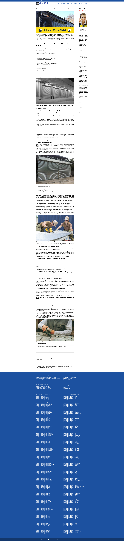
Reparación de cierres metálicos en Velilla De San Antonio (72, 519)
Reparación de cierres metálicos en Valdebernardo (71, 508)
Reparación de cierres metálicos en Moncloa (70, 417)
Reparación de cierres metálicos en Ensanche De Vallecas (45, 492)
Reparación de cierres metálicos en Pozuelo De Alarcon (72, 452)
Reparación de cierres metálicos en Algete (42, 407)
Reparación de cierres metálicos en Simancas (70, 494)
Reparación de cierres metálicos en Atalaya (42, 427)
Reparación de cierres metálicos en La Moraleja (43, 525)
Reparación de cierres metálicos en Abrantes (43, 397)
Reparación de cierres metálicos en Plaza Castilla (71, 448)
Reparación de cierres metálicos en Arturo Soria (43, 430)
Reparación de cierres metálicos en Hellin (42, 510)
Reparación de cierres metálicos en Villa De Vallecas (71, 523)
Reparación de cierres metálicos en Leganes (70, 396)
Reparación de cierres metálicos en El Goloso (43, 486)
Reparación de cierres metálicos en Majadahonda (71, 407)
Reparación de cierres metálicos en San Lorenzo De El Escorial (73, 482)
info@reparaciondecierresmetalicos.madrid (70, 380)
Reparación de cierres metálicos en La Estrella (43, 523)
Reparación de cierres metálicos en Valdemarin (70, 510)
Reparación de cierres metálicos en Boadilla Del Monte (44, 437)
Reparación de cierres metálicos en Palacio (70, 433)
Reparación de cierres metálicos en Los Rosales (70, 402)
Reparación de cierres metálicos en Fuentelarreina (44, 496)
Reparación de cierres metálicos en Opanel (70, 428)
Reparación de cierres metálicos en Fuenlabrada (43, 499)
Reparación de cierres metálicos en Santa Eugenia (71, 488)
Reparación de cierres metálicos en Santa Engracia (71, 487)
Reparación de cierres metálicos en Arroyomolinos (44, 426)
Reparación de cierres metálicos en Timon (70, 496)
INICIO (59, 3)
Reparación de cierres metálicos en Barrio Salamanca (44, 434)
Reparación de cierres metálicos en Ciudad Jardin (43, 463)
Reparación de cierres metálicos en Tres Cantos (70, 502)
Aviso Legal (65, 387)
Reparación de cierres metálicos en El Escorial (43, 485)
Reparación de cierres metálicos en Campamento (43, 443)
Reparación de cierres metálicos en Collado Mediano (44, 470)
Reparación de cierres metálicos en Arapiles (43, 419)
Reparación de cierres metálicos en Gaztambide (43, 501)
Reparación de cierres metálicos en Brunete (43, 440)
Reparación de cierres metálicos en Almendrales (43, 411)
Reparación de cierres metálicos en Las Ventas (43, 533)
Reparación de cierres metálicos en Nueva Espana (71, 426)
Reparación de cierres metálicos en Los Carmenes (71, 399)
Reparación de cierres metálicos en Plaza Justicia (71, 450)
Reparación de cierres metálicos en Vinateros (70, 532)
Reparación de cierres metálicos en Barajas (42, 432)
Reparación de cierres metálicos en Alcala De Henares (44, 404)
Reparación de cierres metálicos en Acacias (42, 398)
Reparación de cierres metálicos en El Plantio (43, 488)
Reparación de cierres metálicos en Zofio (69, 534)
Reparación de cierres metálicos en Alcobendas (43, 405)
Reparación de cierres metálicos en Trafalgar (70, 501)
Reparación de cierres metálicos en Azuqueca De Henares (45, 429)
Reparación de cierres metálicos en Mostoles (70, 422)
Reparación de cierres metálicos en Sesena (70, 492)
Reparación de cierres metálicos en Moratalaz (70, 420)
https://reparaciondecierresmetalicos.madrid (70, 382)
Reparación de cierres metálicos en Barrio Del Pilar (44, 433)
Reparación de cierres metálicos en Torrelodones (71, 500)
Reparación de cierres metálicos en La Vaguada (43, 526)
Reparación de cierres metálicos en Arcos (42, 421)
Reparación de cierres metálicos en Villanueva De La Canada (72, 525)
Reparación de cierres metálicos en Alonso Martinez (44, 412)
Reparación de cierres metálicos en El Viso (42, 489)
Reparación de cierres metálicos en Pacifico (70, 432)
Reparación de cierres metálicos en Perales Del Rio (71, 443)
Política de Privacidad (66, 388)
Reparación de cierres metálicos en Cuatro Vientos (44, 480)
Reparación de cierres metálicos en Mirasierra (70, 415)
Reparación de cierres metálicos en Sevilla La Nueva (71, 493)
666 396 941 (69, 379)
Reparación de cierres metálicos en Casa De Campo (44, 450)
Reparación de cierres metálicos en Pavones (70, 441)
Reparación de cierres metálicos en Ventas (70, 521)
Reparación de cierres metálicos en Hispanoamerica (44, 511)
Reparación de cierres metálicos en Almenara (43, 410)
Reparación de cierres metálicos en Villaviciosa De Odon (72, 531)
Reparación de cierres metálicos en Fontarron (43, 494)
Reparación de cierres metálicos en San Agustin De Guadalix (72, 474)
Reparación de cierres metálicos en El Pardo (43, 487)
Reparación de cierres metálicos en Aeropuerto (43, 400)
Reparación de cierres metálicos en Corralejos (43, 474)
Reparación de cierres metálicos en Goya (42, 503)
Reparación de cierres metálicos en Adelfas (42, 399)
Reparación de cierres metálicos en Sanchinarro (70, 489)
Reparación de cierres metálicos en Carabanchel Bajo (44, 449)
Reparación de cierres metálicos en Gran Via (43, 504)
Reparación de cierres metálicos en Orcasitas (70, 429)
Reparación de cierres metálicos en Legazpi (70, 397)
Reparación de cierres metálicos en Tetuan (70, 495)
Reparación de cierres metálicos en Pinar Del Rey (71, 444)
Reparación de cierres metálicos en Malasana (70, 410)
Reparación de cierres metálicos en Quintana (70, 465)
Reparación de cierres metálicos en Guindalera (43, 508)
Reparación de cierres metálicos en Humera (43, 517)
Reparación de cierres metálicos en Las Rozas (43, 531)
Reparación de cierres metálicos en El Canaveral (43, 484)
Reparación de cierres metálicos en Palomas (70, 434)
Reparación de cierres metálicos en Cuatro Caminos (44, 479)
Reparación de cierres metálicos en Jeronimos (43, 521)
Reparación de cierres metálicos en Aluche (42, 414)
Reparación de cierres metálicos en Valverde (70, 518)
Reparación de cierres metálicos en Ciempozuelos (43, 462)
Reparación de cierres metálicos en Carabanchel (43, 447)
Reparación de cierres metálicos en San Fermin (70, 478)
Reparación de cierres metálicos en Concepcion (43, 473)
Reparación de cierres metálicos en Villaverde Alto (71, 529)
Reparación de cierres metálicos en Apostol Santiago (44, 417)
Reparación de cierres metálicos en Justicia (42, 522)
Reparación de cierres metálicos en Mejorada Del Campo (72, 413)
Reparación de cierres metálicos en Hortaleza (43, 514)
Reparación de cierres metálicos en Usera (69, 504)
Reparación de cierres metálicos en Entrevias (43, 493)
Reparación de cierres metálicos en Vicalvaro (70, 522)
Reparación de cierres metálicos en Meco (69, 411)
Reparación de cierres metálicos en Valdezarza (70, 515)
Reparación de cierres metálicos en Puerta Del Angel (71, 463)
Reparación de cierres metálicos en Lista (69, 398)
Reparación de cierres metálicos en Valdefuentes (71, 509)
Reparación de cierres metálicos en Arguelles (43, 425)
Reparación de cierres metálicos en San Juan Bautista (71, 481)
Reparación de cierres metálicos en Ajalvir (42, 402)
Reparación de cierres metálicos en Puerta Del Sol (71, 464)
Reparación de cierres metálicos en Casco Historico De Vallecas (46, 452)
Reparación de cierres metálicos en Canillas (42, 444)
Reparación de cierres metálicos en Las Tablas (43, 532)
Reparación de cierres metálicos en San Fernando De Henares (73, 480)
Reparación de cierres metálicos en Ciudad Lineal (43, 465)
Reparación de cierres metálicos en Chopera (43, 459)
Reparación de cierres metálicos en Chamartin (43, 457)
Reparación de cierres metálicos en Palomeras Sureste (72, 436)
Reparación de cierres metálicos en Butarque (43, 442)
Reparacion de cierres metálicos (41, 396)
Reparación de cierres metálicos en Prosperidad (70, 456)
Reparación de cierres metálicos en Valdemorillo (71, 511)
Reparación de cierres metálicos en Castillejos (43, 456)
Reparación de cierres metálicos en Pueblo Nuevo (71, 457)
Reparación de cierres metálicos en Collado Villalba (44, 471)
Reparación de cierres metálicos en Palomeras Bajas (71, 435)
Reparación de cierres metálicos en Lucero (70, 404)
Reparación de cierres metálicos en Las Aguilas (43, 529)
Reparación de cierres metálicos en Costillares (43, 478)
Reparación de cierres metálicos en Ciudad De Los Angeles (45, 464)
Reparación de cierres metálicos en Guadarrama (43, 507)
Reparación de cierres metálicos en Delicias (42, 482)
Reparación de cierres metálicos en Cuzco (42, 481)
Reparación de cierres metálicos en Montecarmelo (71, 418)
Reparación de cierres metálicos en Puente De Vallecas (72, 458)
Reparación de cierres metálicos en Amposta (43, 415)
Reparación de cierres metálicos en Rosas (70, 471)
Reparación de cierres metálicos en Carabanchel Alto (44, 448)
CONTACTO (86, 3)
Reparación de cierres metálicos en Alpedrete (43, 413)
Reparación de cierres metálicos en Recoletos (70, 466)
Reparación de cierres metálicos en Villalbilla (70, 524)
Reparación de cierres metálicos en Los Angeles (70, 400)
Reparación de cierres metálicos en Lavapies (43, 534)
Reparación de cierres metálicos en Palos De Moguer (71, 437)
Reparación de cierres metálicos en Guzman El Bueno (44, 509)
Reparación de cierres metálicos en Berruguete (43, 436)
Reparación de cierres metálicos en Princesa (70, 455)
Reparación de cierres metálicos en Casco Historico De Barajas (46, 451)
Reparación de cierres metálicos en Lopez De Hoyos (71, 403)
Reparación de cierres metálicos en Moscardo (70, 421)
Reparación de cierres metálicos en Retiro (70, 469)
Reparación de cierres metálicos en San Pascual (70, 485)
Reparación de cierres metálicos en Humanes (43, 516)
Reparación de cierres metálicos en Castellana (43, 455)
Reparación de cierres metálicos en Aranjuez (43, 418)
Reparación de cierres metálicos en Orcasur (70, 430)
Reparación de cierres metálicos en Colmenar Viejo (44, 469)
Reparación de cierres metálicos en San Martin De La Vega (72, 484)
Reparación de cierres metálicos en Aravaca (43, 420)
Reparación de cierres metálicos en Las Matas (43, 530)
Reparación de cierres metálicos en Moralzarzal (70, 419)
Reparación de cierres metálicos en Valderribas (70, 514)
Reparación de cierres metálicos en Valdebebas (70, 507)
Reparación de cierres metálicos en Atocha (42, 428)
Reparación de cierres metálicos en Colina (42, 467)
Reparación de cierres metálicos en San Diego (70, 477)
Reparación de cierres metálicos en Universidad (70, 503)
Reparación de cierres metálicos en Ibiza (42, 518)
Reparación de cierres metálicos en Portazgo (70, 451)
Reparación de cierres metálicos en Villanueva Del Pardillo (72, 526)
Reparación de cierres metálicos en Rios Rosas (70, 470)
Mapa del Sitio (65, 390)
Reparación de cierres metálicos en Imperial (43, 519)
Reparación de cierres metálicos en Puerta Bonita (71, 459)
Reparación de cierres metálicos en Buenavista (43, 441)
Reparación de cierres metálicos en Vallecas (70, 516)
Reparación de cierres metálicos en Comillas (43, 472)
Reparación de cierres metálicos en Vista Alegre (70, 533)
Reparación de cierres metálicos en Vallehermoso (71, 517)
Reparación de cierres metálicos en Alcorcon (43, 406)
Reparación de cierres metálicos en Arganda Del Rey (44, 422)
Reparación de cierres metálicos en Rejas (69, 467)
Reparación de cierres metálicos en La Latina (43, 524)
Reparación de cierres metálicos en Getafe (42, 502)
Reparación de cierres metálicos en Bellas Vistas (43, 435)
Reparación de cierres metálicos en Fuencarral (43, 495)
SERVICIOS (80, 3)
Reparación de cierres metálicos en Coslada (43, 477)
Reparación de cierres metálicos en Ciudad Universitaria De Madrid (46, 466)
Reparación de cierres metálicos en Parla (69, 440)
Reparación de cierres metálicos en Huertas (43, 515)
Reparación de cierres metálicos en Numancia (70, 427)
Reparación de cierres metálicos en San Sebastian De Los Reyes (73, 486)
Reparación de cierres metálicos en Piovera (70, 447)
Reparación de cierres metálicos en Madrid (70, 405)
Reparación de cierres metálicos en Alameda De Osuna (44, 403)
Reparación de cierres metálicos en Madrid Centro (71, 406)
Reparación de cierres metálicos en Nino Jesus (70, 425)
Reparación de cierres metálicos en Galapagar (43, 500)
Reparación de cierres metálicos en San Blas (70, 473)
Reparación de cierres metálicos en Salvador (70, 472)
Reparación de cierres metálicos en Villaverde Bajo (71, 530)
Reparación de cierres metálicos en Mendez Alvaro (71, 414)
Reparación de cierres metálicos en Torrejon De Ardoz (72, 499)
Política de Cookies (66, 389)
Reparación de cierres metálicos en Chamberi (43, 458)
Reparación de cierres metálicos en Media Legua (71, 412)
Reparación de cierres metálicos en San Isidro (70, 479)
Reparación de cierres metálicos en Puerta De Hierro (71, 462)
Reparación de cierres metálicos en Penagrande (70, 442)
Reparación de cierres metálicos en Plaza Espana (71, 449)
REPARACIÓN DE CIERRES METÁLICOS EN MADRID (69, 3)
